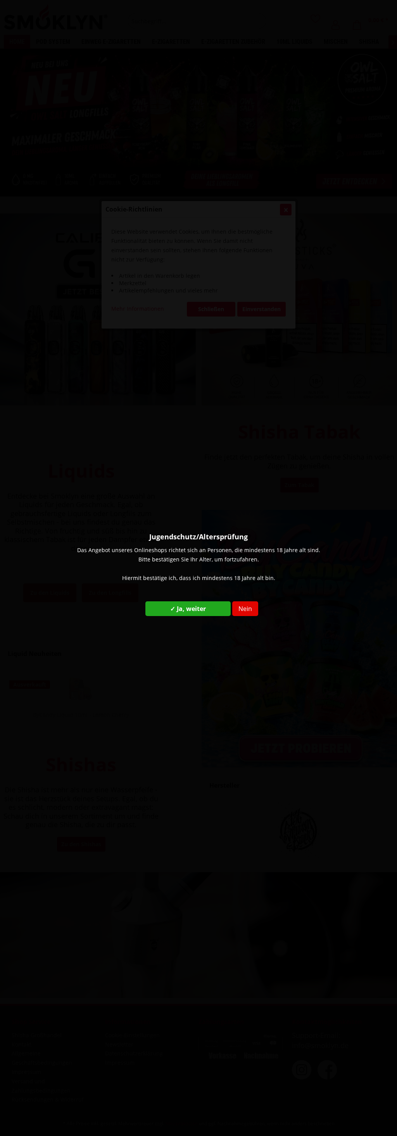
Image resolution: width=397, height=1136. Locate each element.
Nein (245, 608)
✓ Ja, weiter (188, 608)
